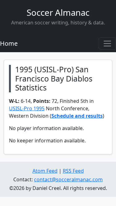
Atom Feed (45, 170)
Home (9, 43)
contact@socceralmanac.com (68, 179)
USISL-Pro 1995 (27, 108)
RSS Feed (73, 170)
